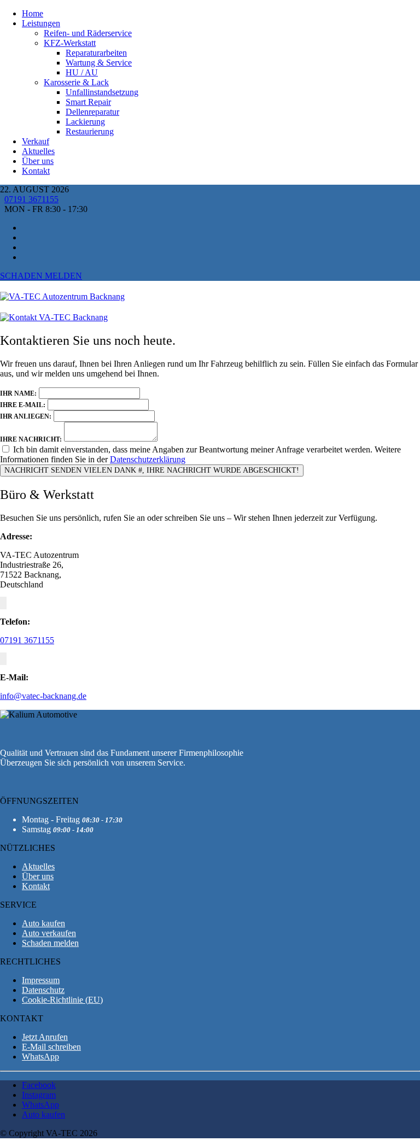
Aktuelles (38, 151)
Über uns (38, 161)
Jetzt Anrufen (45, 1037)
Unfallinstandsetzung (102, 92)
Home (32, 13)
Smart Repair (88, 102)
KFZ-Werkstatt (70, 43)
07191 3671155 (31, 199)
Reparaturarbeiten (96, 52)
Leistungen (41, 23)
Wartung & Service (99, 62)
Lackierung (85, 121)
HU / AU (82, 72)
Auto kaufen (43, 923)
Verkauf (35, 141)
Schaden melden (41, 275)
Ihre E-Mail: (22, 405)
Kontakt (36, 170)
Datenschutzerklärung (147, 459)
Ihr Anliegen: (25, 416)
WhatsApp (40, 1056)
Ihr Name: (18, 393)
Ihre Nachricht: (31, 439)
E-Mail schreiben (51, 1046)
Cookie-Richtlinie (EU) (62, 999)
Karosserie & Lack (76, 82)
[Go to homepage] (62, 296)
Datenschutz (43, 990)
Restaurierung (90, 131)
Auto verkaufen (49, 933)
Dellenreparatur (92, 111)
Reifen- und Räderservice (88, 33)
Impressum (41, 980)
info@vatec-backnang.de (43, 696)
